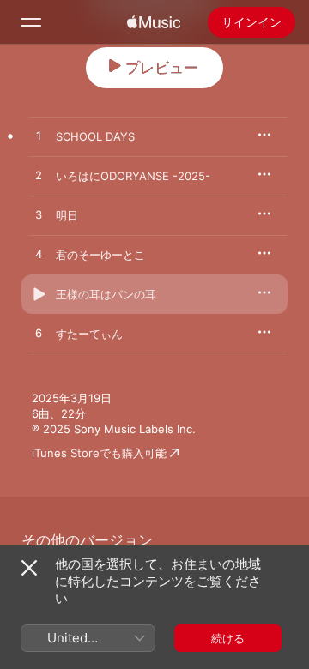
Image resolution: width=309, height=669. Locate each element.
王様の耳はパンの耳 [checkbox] (106, 294)
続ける (228, 638)
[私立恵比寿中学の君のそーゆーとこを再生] (38, 254)
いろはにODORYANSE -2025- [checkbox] (133, 176)
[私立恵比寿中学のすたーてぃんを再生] (38, 333)
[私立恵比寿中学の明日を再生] (38, 215)
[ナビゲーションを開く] (31, 22)
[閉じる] (29, 568)
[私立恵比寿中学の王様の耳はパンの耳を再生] (38, 294)
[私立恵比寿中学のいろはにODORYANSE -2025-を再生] (38, 176)
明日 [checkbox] (67, 215)
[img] (153, 22)
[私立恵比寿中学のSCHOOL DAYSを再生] (38, 136)
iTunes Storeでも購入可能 (99, 453)
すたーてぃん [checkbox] (89, 334)
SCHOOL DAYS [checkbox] (95, 136)
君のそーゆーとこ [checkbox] (100, 255)
